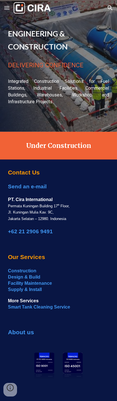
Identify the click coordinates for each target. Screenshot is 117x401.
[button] (7, 8)
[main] (58, 40)
